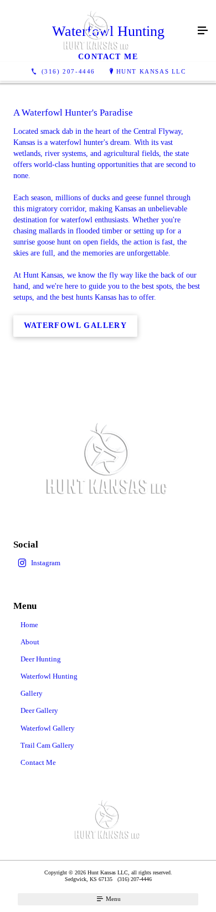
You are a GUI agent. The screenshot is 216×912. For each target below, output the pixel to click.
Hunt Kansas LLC (151, 71)
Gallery (31, 693)
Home (29, 625)
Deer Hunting (40, 659)
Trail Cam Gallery (47, 745)
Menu (112, 898)
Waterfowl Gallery (47, 728)
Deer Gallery (39, 710)
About (29, 642)
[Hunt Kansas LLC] (96, 31)
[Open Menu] (202, 31)
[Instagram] (108, 563)
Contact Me (38, 762)
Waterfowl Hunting (49, 676)
